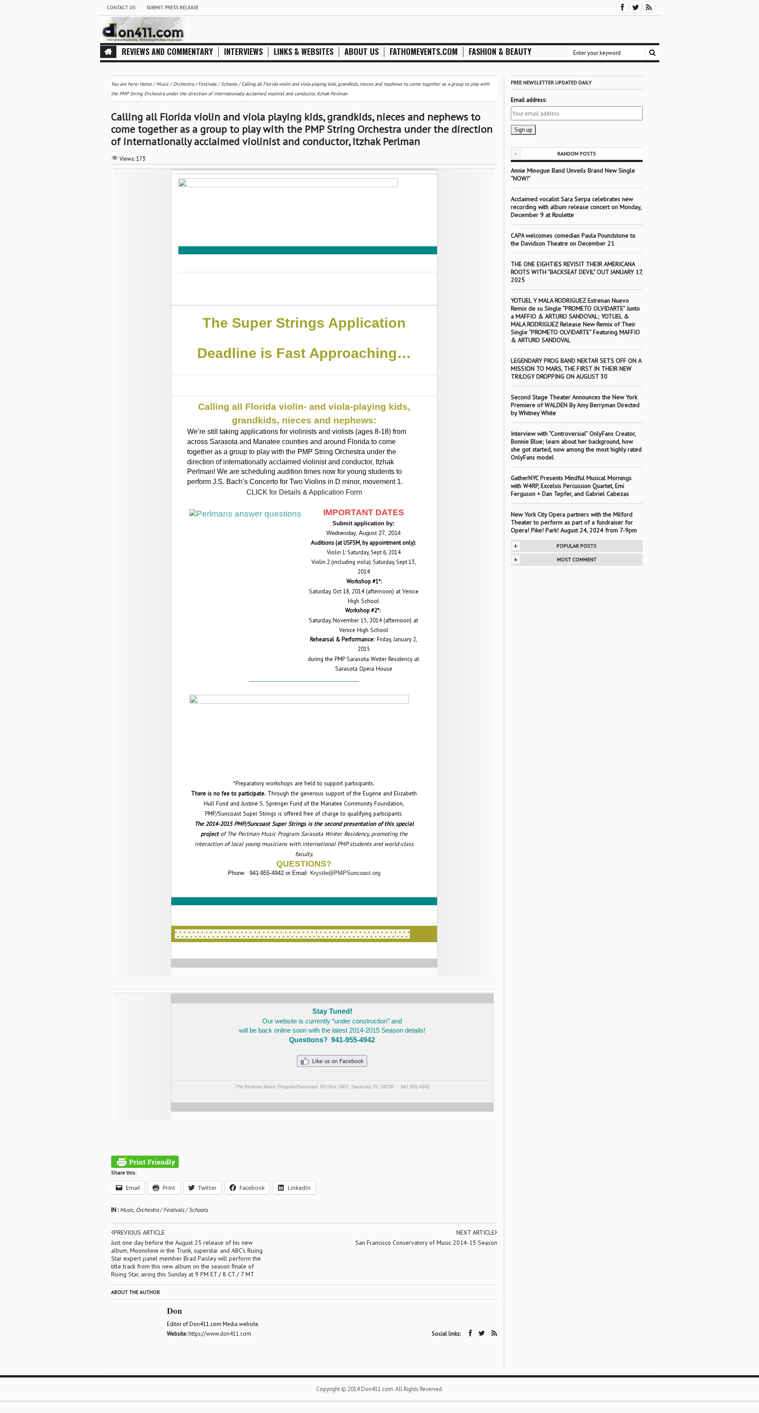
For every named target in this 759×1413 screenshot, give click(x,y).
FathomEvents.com (424, 51)
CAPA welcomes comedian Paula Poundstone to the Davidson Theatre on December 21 (573, 239)
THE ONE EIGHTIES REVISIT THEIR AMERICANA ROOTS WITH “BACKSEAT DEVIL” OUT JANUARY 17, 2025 (577, 272)
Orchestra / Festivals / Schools (172, 1210)
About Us (361, 51)
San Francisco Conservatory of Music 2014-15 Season (426, 1243)
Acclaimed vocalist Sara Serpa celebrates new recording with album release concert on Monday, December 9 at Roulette (576, 207)
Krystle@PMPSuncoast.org (345, 873)
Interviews (243, 51)
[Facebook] (622, 6)
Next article (475, 1232)
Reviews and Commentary (167, 51)
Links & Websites (303, 51)
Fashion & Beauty (500, 51)
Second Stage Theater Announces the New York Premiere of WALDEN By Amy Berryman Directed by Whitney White (575, 405)
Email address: (528, 100)
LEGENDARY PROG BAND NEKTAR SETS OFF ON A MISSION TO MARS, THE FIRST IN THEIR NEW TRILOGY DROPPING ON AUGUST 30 (576, 368)
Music (127, 1210)
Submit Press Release (172, 7)
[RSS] (648, 6)
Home (146, 84)
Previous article (139, 1232)
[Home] (108, 52)
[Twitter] (635, 6)
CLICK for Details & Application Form (304, 492)
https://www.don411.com (219, 1333)
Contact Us (121, 7)
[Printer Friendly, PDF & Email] (145, 1162)
